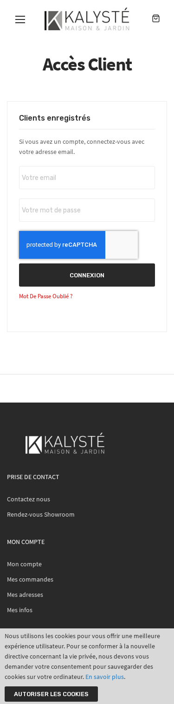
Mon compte (24, 564)
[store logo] (87, 19)
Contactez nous (28, 499)
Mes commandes (30, 579)
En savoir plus (104, 676)
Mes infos (19, 610)
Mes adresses (25, 594)
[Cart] (156, 19)
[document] (87, 666)
